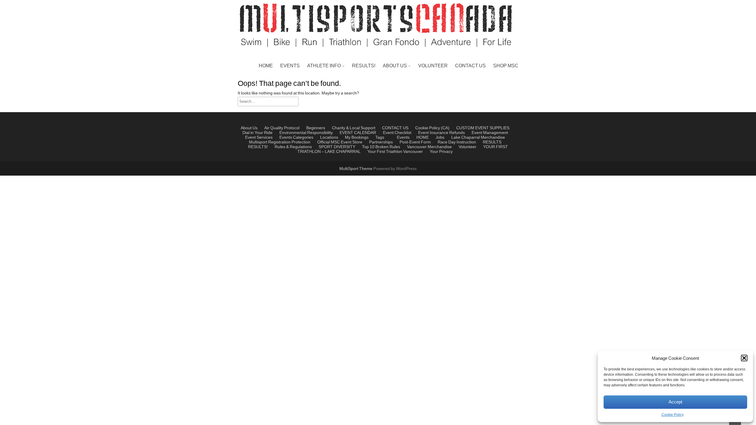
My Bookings (357, 137)
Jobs (440, 137)
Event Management (404, 109)
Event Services (259, 137)
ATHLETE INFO (324, 65)
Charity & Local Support (408, 94)
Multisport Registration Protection (279, 142)
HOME (266, 65)
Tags (379, 137)
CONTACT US (470, 65)
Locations (329, 137)
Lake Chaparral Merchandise (478, 137)
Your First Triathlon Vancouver (395, 152)
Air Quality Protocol (281, 128)
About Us (249, 128)
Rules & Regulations (330, 109)
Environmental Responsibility (306, 133)
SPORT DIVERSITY (337, 147)
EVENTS (290, 65)
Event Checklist (397, 133)
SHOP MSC (505, 65)
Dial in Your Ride (257, 133)
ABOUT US (395, 65)
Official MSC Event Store (339, 142)
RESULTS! (363, 65)
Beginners (315, 128)
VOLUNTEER (433, 65)
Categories (303, 137)
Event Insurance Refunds (441, 133)
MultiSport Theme (356, 169)
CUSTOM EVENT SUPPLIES (482, 128)
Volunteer (467, 147)
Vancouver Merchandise (429, 147)
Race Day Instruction (457, 142)
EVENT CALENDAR (358, 133)
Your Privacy (441, 152)
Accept (675, 402)
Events (285, 137)
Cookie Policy (673, 415)
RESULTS (492, 142)
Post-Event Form (415, 142)
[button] (744, 358)
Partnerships (397, 80)
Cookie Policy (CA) (432, 128)
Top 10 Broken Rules (330, 109)
